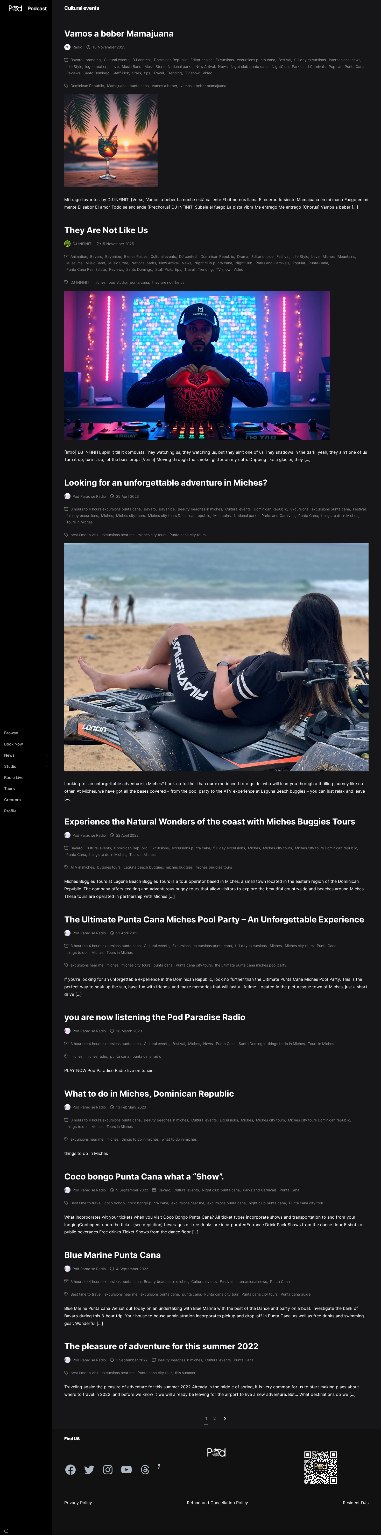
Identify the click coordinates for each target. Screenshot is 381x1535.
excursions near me (118, 534)
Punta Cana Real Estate (86, 269)
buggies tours (109, 867)
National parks (180, 66)
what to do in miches (179, 1139)
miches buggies (179, 867)
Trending (174, 73)
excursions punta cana (256, 60)
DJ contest (141, 60)
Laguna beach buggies (143, 867)
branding (93, 60)
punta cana (139, 85)
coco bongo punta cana (148, 1203)
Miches (329, 256)
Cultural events (116, 60)
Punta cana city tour (306, 1203)
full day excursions (310, 60)
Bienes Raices (135, 256)
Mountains (346, 256)
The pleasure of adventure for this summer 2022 (161, 1346)
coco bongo (114, 1203)
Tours (9, 788)
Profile (10, 810)
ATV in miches (82, 867)
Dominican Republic (170, 60)
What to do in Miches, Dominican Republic (149, 1094)
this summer (185, 1372)
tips (147, 73)
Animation (78, 256)
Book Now (13, 744)
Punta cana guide (296, 1294)
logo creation (96, 66)
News (9, 755)
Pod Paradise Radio (89, 496)
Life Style (74, 66)
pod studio (118, 282)
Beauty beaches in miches (200, 509)
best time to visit (84, 534)
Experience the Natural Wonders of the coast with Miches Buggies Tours (209, 821)
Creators (12, 799)
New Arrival (205, 66)
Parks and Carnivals (309, 66)
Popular (335, 66)
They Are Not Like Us (106, 230)
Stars (136, 73)
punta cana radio (146, 1056)
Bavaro (76, 60)
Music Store (155, 66)
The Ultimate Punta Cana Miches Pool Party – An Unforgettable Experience (214, 919)
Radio (77, 47)
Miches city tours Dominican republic (179, 515)
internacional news (344, 60)
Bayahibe (113, 256)
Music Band (132, 66)
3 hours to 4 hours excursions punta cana (105, 509)
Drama (242, 256)
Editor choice (201, 60)
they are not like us (168, 282)
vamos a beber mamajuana (203, 85)
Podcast (37, 8)
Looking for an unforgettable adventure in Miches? (165, 483)
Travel (158, 73)
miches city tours (152, 534)
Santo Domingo (96, 73)
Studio (10, 766)
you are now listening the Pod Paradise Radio (154, 1017)
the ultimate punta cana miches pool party (250, 965)
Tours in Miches (79, 522)
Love (114, 66)
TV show (192, 73)
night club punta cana (267, 1203)
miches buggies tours (214, 867)
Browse (11, 732)
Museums (74, 263)
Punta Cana (354, 66)
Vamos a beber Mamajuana (119, 34)
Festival (284, 60)
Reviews (73, 73)
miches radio (96, 1056)
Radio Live (14, 777)
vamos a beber (164, 85)
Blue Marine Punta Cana (112, 1255)
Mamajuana (116, 85)
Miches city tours (130, 515)
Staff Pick (120, 73)
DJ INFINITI (83, 243)
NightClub (280, 66)
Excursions (225, 60)
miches (99, 282)
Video (207, 73)
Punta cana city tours (188, 534)
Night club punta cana (250, 66)
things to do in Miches (339, 515)
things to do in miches (140, 1139)
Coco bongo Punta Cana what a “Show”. (144, 1176)
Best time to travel (85, 1203)
